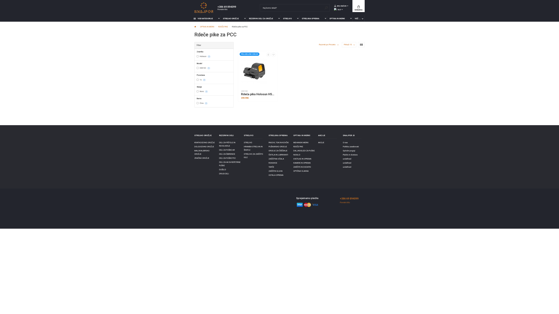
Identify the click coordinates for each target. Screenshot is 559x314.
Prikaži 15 (348, 44)
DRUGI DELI (224, 174)
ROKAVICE (273, 163)
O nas (345, 142)
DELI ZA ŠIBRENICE (227, 154)
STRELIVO (287, 18)
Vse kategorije (205, 18)
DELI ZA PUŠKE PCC (227, 158)
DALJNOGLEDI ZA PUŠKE (304, 151)
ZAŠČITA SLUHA (276, 171)
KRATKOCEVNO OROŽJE (204, 142)
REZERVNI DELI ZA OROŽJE (261, 18)
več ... (358, 18)
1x (202, 80)
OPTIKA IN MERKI (337, 18)
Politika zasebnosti (351, 147)
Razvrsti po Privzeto (327, 44)
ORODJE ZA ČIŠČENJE (278, 151)
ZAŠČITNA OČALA (276, 159)
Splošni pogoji (349, 151)
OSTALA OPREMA (276, 175)
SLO (339, 10)
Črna (203, 103)
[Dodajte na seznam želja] (273, 54)
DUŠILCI (222, 169)
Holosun (204, 56)
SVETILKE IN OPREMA (302, 159)
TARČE (271, 167)
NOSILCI (296, 155)
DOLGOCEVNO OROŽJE (204, 147)
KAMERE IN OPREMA (302, 163)
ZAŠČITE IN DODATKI (302, 167)
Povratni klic (222, 9)
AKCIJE (321, 142)
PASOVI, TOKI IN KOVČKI (279, 142)
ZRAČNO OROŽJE (201, 158)
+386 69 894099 (226, 6)
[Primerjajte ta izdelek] (268, 54)
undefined (347, 159)
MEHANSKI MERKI (300, 142)
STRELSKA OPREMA (310, 18)
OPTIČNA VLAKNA (301, 171)
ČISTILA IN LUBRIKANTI (278, 155)
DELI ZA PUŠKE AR (227, 150)
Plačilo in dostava (350, 155)
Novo (203, 91)
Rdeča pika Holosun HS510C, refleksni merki (258, 94)
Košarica (358, 10)
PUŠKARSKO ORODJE (278, 147)
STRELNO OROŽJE (231, 18)
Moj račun (341, 6)
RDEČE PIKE (298, 147)
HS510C (204, 68)
